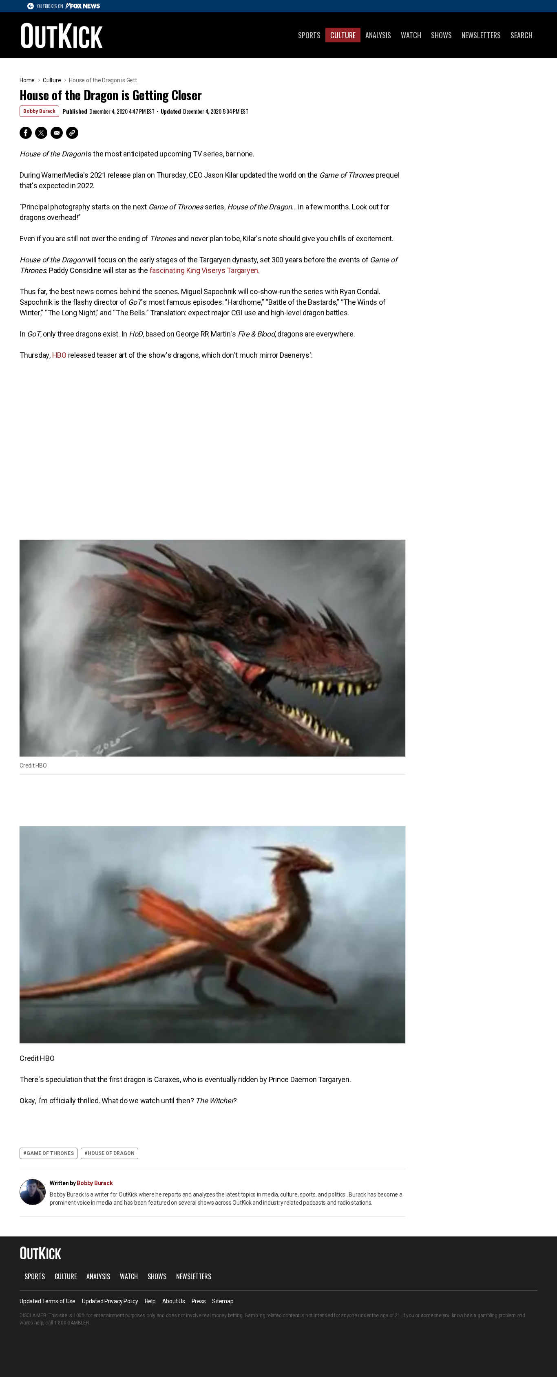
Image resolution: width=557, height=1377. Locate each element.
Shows (441, 35)
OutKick (62, 35)
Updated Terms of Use (47, 1301)
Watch (411, 35)
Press (199, 1301)
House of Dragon (111, 1153)
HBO (59, 355)
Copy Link (72, 133)
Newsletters (481, 35)
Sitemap (222, 1301)
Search (522, 35)
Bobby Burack (39, 111)
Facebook (26, 133)
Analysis (378, 35)
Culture (343, 35)
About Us (173, 1301)
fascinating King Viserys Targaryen (204, 270)
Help (150, 1301)
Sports (309, 35)
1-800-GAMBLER (71, 1323)
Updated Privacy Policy (110, 1301)
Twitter (41, 133)
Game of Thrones (50, 1153)
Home (27, 80)
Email (57, 133)
